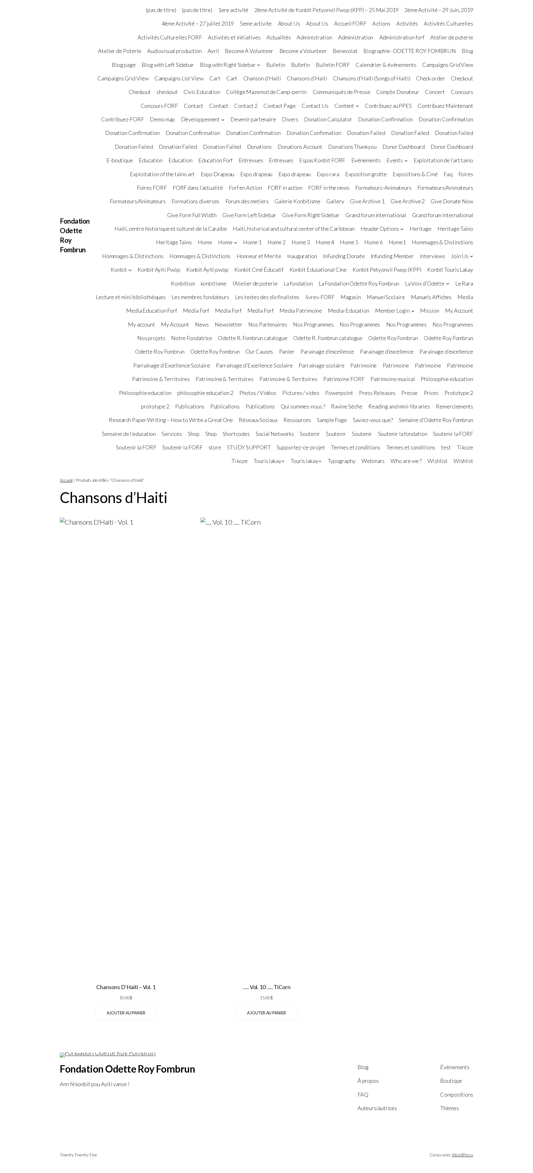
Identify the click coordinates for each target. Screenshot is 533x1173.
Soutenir (310, 433)
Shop (194, 433)
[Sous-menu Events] (406, 160)
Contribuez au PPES (388, 105)
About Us (289, 23)
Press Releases (377, 392)
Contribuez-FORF (122, 119)
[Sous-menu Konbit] (130, 269)
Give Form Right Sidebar (311, 215)
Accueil (66, 480)
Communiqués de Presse (341, 91)
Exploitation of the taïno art (162, 174)
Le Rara (464, 283)
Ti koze (465, 447)
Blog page (124, 64)
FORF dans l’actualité (198, 187)
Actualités (278, 37)
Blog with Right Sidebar (228, 64)
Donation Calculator (328, 119)
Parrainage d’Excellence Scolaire (171, 365)
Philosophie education (447, 378)
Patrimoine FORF (344, 378)
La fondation (298, 283)
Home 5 (349, 242)
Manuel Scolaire (386, 297)
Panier (287, 351)
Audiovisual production (174, 50)
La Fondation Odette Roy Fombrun (359, 283)
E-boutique (119, 160)
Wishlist (437, 460)
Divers (290, 119)
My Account (459, 310)
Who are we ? (406, 460)
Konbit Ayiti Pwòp (159, 269)
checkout (167, 91)
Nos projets (151, 338)
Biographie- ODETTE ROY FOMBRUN (409, 50)
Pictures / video (300, 392)
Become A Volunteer (249, 50)
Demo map (162, 119)
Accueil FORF (350, 23)
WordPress (462, 1154)
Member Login (392, 310)
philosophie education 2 (205, 392)
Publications (190, 406)
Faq (448, 174)
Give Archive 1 (367, 201)
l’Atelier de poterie (255, 283)
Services (172, 433)
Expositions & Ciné (415, 174)
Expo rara (328, 174)
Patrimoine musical (392, 378)
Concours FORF (159, 105)
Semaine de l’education (129, 433)
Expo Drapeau (217, 174)
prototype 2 (155, 406)
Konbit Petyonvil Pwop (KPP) (387, 269)
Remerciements (454, 406)
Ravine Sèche (346, 406)
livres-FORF (320, 297)
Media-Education (348, 310)
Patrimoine (363, 365)
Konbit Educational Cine (318, 269)
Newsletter (228, 324)
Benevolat (345, 50)
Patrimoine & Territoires (161, 378)
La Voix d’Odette (424, 283)
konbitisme (213, 283)
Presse (409, 392)
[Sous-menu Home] (235, 242)
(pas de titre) (161, 9)
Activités (407, 23)
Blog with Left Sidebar (168, 64)
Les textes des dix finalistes (267, 297)
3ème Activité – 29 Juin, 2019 (438, 9)
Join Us (459, 256)
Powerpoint (339, 392)
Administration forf (401, 37)
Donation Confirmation (385, 119)
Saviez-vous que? (373, 419)
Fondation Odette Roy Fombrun (127, 1069)
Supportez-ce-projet (301, 447)
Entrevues (251, 160)
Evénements (366, 160)
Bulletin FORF (333, 64)
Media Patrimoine (300, 310)
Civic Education (202, 91)
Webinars (373, 460)
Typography (342, 460)
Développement (200, 119)
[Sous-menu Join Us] (471, 256)
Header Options (380, 228)
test (446, 447)
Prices (431, 392)
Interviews (432, 256)
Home (205, 242)
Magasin (351, 297)
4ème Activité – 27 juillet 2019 (198, 23)
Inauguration (302, 256)
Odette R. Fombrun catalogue (252, 338)
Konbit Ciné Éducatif (258, 269)
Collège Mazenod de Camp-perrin (266, 91)
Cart (215, 78)
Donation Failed (366, 132)
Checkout (462, 78)
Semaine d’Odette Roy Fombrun (436, 419)
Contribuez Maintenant (445, 105)
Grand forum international (376, 215)
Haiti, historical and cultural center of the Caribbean (294, 228)
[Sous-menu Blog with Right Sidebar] (258, 65)
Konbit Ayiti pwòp (207, 269)
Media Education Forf (151, 310)
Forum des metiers (247, 201)
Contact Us (315, 105)
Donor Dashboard (403, 146)
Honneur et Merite (259, 256)
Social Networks (275, 433)
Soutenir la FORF (453, 433)
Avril (213, 50)
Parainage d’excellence (327, 351)
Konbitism (183, 283)
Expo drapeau (256, 174)
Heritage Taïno (455, 228)
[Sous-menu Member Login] (413, 310)
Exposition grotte (366, 174)
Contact (193, 105)
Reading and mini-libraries (399, 406)
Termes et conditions (355, 447)
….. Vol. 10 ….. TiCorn (266, 987)
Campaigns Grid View (447, 64)
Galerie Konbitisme (297, 201)
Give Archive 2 (407, 201)
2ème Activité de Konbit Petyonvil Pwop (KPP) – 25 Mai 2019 (326, 9)
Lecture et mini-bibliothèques (131, 297)
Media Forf (196, 310)
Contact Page (279, 105)
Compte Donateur (397, 91)
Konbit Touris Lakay (450, 269)
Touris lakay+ (269, 460)
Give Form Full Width (192, 215)
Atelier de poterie (451, 37)
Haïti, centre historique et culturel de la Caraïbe (170, 228)
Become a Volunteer (303, 50)
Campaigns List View (179, 78)
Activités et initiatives (234, 37)
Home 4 (325, 242)
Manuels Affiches (431, 297)
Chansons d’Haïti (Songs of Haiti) (371, 78)
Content (344, 105)
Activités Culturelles (448, 23)
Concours (462, 91)
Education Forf (215, 160)
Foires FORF (152, 187)
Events (394, 160)
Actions (381, 23)
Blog (467, 50)
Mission (429, 310)
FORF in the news (328, 187)
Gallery (335, 201)
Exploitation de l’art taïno (443, 160)
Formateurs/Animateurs (445, 187)
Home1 (397, 242)
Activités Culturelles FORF (170, 37)
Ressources (297, 419)
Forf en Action (245, 187)
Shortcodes (236, 433)
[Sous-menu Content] (357, 106)
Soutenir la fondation (402, 433)
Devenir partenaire (253, 119)
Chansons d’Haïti (307, 78)
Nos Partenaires (267, 324)
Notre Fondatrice (191, 338)
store (215, 447)
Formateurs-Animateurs (383, 187)
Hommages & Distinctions (442, 242)
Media (465, 297)
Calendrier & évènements (386, 64)
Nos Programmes (313, 324)
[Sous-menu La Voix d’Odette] (447, 283)
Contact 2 (245, 105)
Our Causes (259, 351)
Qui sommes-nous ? (303, 406)
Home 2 (276, 242)
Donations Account (300, 146)
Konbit (119, 269)
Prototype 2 (458, 392)
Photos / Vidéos (258, 392)
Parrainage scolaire (322, 365)
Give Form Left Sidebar (249, 215)
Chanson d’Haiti (262, 78)
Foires (465, 174)
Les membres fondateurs (200, 297)
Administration (314, 37)
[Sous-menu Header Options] (402, 228)
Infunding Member (392, 256)
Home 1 (252, 242)
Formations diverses (195, 201)
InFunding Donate (344, 256)
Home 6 (373, 242)
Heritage (421, 228)
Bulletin (275, 64)
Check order (430, 78)
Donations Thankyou (352, 146)
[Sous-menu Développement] (223, 119)
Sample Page (332, 419)
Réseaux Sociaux (258, 419)
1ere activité (233, 9)
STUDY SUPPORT (249, 447)
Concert (434, 91)
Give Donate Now (452, 201)
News (202, 324)
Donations (259, 146)
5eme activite (256, 23)
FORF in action (285, 187)
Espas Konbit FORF (322, 160)
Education (151, 160)
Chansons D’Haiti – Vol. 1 (125, 987)
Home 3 (300, 242)
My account (141, 324)
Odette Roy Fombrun (393, 338)
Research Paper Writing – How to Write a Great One (171, 419)
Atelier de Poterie (119, 50)
